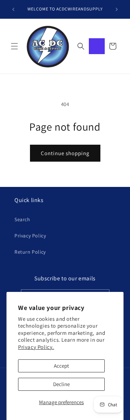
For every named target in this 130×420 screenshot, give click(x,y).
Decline (61, 384)
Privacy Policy (30, 235)
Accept (61, 365)
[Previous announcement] (13, 9)
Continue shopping (65, 153)
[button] (14, 46)
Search (22, 219)
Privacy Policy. (36, 347)
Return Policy (30, 252)
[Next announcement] (117, 9)
